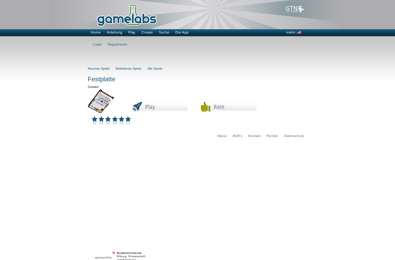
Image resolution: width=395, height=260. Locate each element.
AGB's (238, 136)
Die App (181, 32)
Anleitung (114, 32)
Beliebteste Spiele (128, 68)
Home (96, 32)
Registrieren (118, 44)
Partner (272, 136)
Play (132, 32)
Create (147, 32)
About (222, 136)
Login (97, 44)
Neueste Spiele (99, 68)
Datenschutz (294, 136)
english (290, 32)
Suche (164, 32)
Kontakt (254, 136)
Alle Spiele (155, 68)
